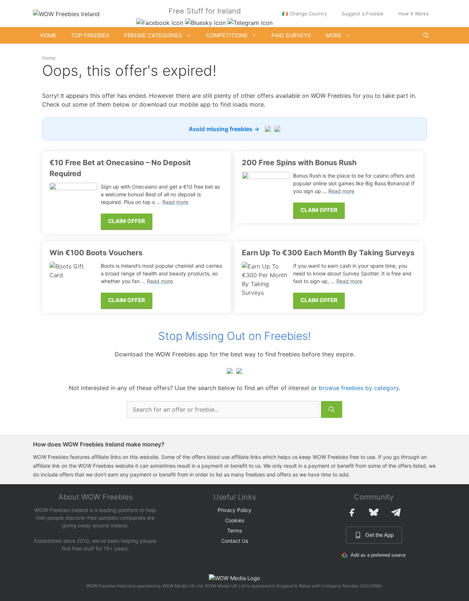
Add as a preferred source (378, 555)
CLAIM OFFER (126, 221)
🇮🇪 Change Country (304, 13)
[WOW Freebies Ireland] (66, 13)
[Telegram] (395, 512)
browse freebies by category (359, 388)
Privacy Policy (234, 510)
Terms (234, 530)
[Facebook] (352, 512)
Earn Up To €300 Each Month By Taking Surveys (328, 252)
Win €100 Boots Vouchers (96, 252)
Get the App (379, 535)
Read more (175, 202)
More (333, 35)
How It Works (413, 13)
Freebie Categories (153, 35)
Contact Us (234, 541)
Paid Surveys (291, 35)
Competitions (227, 35)
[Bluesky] (374, 512)
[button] (426, 35)
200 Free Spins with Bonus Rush (299, 162)
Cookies (234, 520)
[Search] (331, 409)
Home (48, 35)
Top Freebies (90, 35)
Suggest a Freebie (362, 13)
